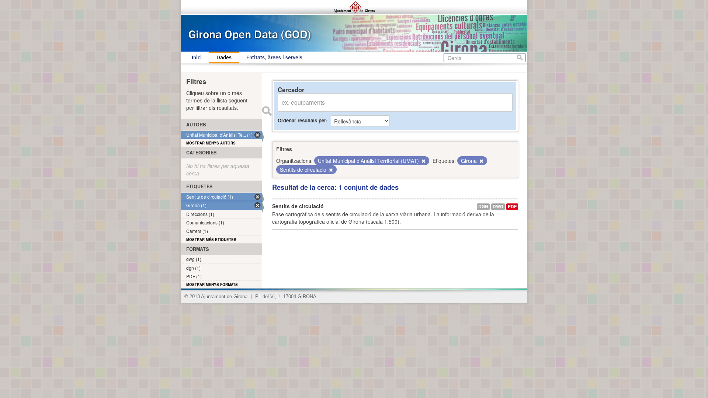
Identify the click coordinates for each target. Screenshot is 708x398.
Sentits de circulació (298, 206)
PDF (512, 206)
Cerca (520, 58)
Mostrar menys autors (211, 143)
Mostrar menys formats (212, 284)
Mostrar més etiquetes (211, 239)
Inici (197, 57)
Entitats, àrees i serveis (274, 57)
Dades (224, 57)
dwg (498, 206)
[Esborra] (423, 161)
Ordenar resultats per (302, 120)
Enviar (266, 110)
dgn (483, 206)
